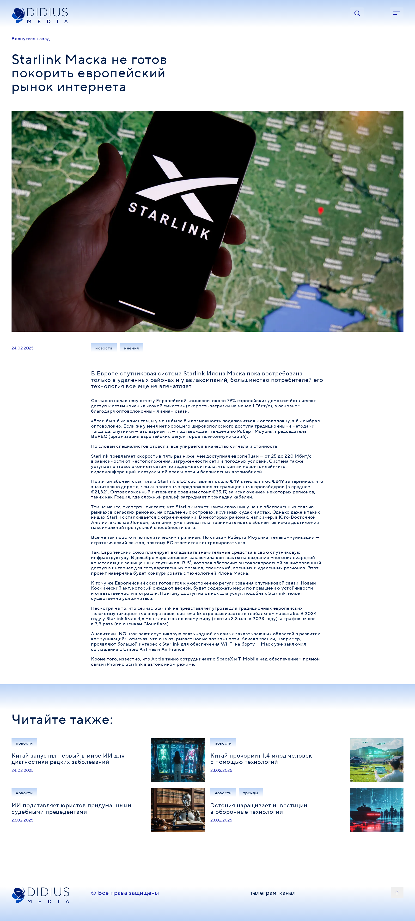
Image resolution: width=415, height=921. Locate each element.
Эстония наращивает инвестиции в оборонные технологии (258, 808)
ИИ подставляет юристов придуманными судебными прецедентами (71, 808)
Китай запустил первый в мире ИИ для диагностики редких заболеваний (68, 759)
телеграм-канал (273, 893)
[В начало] (397, 892)
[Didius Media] (48, 15)
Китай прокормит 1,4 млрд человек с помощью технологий (261, 759)
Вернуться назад (31, 39)
